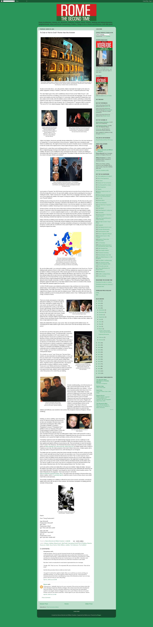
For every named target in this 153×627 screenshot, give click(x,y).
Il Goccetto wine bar (103, 266)
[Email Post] (74, 541)
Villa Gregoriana (102, 187)
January (101, 339)
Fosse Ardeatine (102, 202)
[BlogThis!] (78, 541)
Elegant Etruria (100, 395)
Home (66, 604)
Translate (108, 36)
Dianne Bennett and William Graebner (105, 150)
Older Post (88, 604)
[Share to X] (79, 541)
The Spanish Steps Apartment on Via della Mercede (102, 381)
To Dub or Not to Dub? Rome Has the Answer (105, 331)
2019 (99, 349)
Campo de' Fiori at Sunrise (104, 182)
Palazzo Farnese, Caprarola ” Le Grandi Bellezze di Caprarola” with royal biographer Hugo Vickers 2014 (103, 398)
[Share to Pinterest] (83, 541)
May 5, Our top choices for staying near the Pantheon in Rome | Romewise (103, 406)
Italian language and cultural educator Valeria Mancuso (59, 446)
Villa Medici (101, 208)
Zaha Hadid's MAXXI (103, 250)
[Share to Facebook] (81, 541)
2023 (99, 308)
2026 (99, 301)
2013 (99, 364)
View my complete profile (102, 170)
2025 (99, 303)
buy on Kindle (108, 95)
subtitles (68, 545)
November (102, 312)
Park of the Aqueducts (103, 178)
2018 (99, 352)
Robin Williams (61, 545)
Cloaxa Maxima (102, 276)
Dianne (45, 584)
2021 (99, 345)
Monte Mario (101, 200)
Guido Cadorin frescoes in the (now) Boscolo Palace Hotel (104, 245)
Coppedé (100, 225)
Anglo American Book (101, 125)
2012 (99, 366)
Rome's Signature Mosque (105, 233)
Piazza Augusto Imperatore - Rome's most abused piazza (104, 195)
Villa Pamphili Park (103, 248)
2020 (99, 347)
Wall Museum (101, 271)
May (100, 324)
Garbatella (101, 212)
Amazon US (107, 106)
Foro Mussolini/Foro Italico (104, 185)
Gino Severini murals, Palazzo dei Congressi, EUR (103, 263)
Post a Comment (46, 597)
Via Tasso (100, 180)
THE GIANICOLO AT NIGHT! (105, 176)
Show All (111, 409)
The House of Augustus (101, 383)
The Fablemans (74, 545)
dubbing (51, 543)
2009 (99, 373)
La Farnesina (101, 242)
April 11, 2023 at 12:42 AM (50, 579)
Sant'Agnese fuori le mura (104, 227)
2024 (99, 305)
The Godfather (82, 545)
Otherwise (98, 129)
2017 (99, 354)
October (101, 314)
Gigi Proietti (64, 543)
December (102, 310)
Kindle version (106, 116)
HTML (97, 292)
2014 (99, 361)
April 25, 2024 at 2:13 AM (50, 594)
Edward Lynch (57, 543)
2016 (99, 356)
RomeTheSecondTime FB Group (104, 139)
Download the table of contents (104, 282)
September (102, 317)
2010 (99, 371)
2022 (99, 342)
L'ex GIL (100, 198)
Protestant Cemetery (103, 252)
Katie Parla (99, 390)
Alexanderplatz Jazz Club (104, 254)
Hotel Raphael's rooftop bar (105, 210)
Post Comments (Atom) (53, 607)
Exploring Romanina (104, 334)
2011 (99, 368)
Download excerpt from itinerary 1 (104, 284)
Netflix (47, 545)
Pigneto (99, 189)
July (100, 319)
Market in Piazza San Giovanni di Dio (102, 240)
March (101, 328)
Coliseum (46, 543)
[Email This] (76, 541)
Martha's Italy (100, 386)
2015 (99, 359)
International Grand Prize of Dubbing (77, 543)
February (101, 337)
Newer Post (44, 604)
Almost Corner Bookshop (102, 122)
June (100, 321)
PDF (97, 294)
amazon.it (102, 133)
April (100, 326)
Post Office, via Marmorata (105, 260)
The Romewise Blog (101, 403)
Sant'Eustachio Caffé (103, 231)
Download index (100, 286)
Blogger (99, 615)
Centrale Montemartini (103, 229)
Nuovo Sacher (53, 545)
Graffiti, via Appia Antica (104, 273)
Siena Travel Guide (100, 387)
